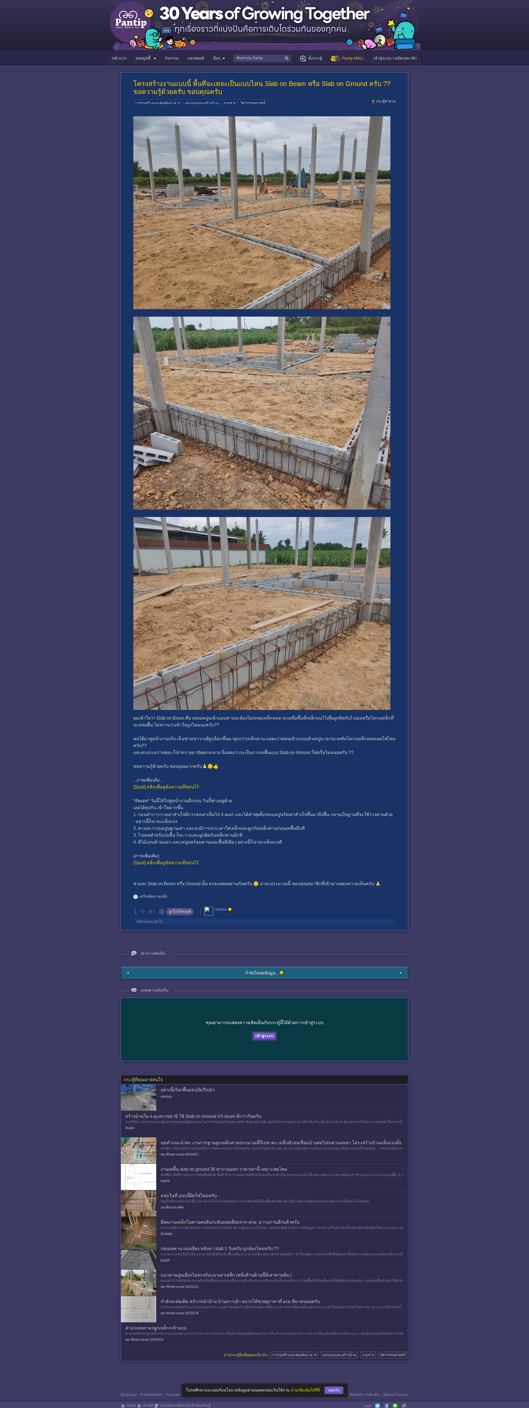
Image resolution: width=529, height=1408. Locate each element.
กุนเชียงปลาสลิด (172, 1207)
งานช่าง (229, 103)
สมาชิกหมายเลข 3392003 (144, 1340)
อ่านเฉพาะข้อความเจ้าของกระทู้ (185, 1405)
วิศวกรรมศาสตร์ (252, 103)
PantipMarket (151, 1395)
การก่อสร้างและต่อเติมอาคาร (157, 103)
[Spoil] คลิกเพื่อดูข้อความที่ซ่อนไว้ (166, 787)
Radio (129, 1128)
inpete (165, 1181)
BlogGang (128, 1395)
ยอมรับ (334, 1390)
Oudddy (166, 1234)
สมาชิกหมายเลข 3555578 (180, 1313)
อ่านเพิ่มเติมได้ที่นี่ (305, 1390)
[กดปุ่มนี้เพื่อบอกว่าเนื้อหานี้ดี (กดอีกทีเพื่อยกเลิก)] (142, 911)
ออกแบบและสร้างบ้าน (202, 103)
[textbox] (262, 58)
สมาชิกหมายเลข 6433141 (180, 1287)
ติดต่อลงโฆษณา (395, 1395)
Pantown (173, 1395)
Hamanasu (144, 921)
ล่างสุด (148, 1405)
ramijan (166, 1097)
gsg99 (165, 1260)
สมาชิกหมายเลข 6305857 (180, 1154)
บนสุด (131, 1405)
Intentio (221, 909)
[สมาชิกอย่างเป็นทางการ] (230, 910)
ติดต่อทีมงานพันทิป (364, 1395)
